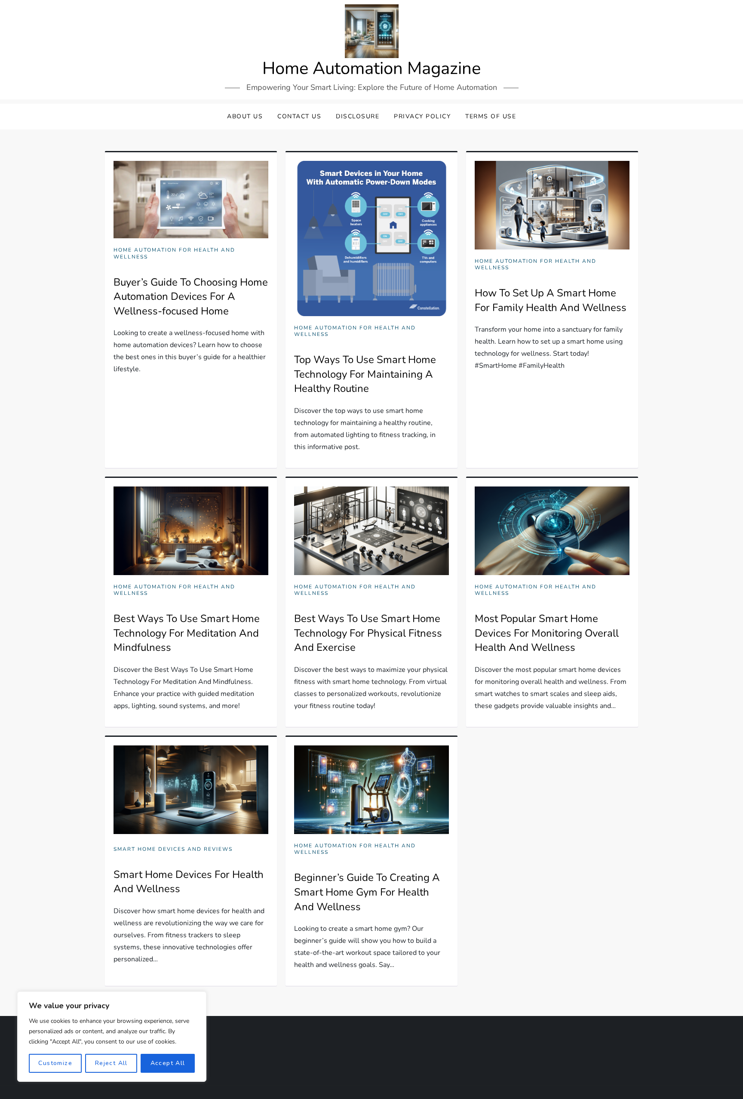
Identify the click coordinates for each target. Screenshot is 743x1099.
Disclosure (357, 116)
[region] (111, 1036)
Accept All (167, 1063)
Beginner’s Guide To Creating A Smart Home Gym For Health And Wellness (367, 892)
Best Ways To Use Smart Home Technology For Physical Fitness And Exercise (368, 633)
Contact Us (299, 116)
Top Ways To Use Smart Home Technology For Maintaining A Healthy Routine (365, 374)
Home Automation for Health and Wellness (174, 253)
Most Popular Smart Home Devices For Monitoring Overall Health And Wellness (547, 633)
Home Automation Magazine (371, 68)
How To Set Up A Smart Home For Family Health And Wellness (550, 300)
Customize (55, 1063)
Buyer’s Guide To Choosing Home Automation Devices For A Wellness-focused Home (191, 296)
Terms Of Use (490, 116)
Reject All (111, 1063)
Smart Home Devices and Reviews (173, 849)
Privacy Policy (422, 116)
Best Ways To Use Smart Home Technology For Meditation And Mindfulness (187, 633)
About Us (245, 116)
